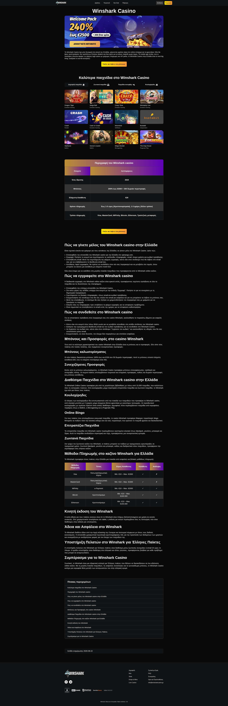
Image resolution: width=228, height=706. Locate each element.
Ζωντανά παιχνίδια (100, 84)
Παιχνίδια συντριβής (125, 84)
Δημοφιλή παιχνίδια (75, 84)
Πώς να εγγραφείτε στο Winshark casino (82, 601)
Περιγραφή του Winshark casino (79, 592)
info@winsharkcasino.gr (155, 682)
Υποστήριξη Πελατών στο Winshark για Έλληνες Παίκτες (87, 632)
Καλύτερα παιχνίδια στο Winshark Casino (82, 588)
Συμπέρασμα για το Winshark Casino (81, 636)
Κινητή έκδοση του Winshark (78, 623)
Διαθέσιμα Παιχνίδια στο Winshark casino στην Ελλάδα (87, 614)
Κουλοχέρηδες (150, 84)
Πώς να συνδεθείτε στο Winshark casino (82, 605)
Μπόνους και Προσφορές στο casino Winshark (84, 610)
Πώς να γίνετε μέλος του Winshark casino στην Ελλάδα (87, 596)
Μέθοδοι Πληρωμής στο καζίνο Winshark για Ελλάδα (86, 619)
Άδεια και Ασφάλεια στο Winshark (79, 627)
